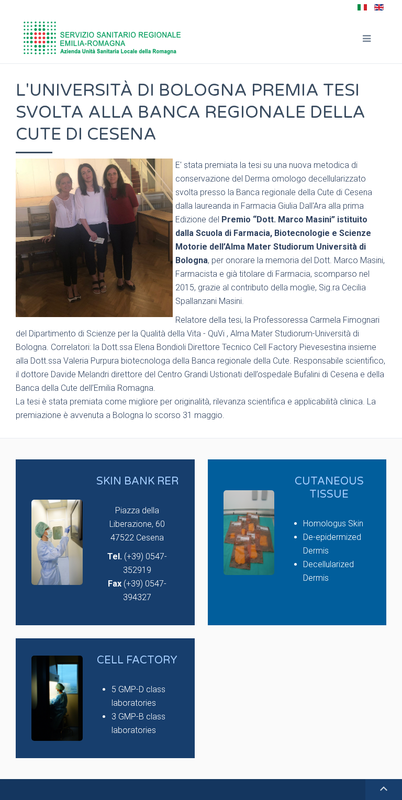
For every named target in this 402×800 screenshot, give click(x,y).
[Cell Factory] (105, 698)
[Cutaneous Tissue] (297, 542)
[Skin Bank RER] (105, 542)
